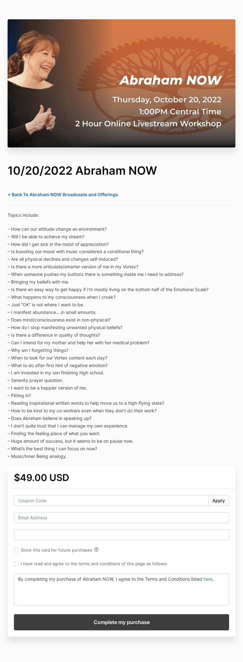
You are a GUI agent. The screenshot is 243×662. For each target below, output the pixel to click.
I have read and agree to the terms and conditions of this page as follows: (94, 563)
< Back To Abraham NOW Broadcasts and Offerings (63, 194)
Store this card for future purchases (60, 549)
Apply (218, 500)
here (208, 579)
